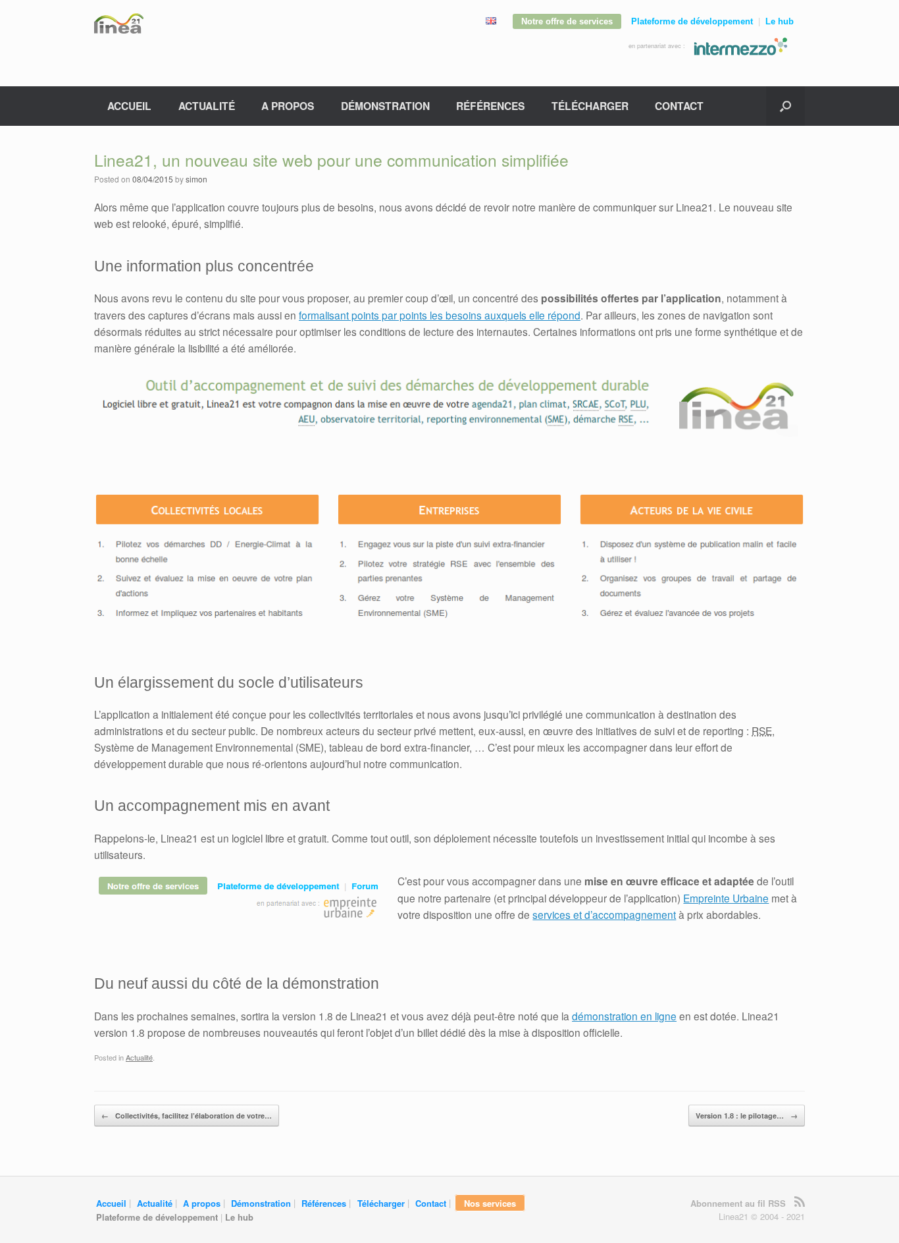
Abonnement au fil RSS (738, 1203)
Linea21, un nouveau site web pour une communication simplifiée (331, 159)
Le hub (779, 21)
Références (490, 105)
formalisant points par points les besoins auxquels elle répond (439, 315)
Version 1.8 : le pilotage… (747, 1115)
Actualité (206, 105)
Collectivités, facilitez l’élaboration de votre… (186, 1115)
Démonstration (385, 105)
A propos (287, 105)
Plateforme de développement (692, 21)
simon (196, 178)
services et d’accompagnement (604, 914)
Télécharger (590, 105)
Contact (679, 105)
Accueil (129, 105)
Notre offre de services (567, 21)
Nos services (490, 1202)
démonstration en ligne (624, 1015)
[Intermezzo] (740, 45)
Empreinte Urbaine (726, 898)
